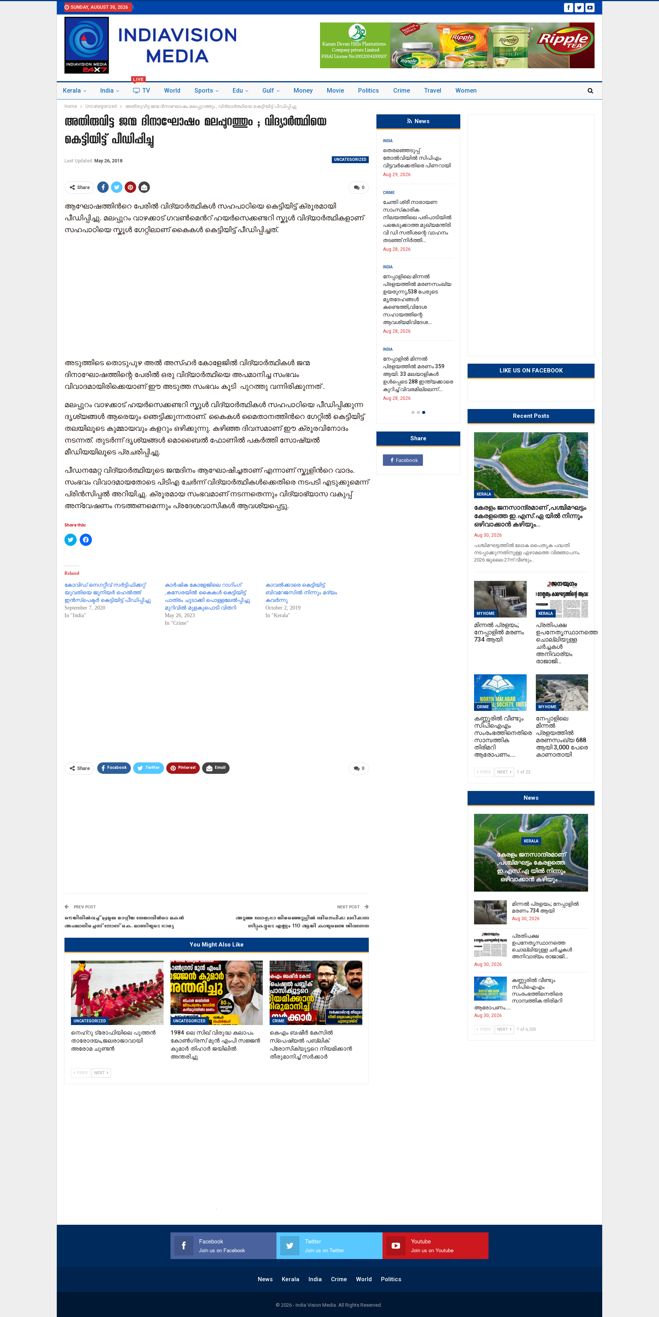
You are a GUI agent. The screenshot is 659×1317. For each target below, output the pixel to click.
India (107, 90)
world (172, 90)
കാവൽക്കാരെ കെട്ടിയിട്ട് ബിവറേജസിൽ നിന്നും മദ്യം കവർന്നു (301, 592)
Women (466, 90)
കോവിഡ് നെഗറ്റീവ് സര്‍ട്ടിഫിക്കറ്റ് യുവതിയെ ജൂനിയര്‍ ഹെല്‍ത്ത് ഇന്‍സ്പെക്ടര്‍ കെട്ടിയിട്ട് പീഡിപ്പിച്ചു (107, 592)
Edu (238, 90)
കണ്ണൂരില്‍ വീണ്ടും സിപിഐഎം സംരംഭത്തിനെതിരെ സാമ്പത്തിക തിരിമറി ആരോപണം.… (518, 994)
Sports (203, 90)
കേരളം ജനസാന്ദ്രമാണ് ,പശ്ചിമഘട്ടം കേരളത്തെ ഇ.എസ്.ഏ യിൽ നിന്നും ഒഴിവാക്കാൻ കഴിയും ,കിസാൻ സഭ (418, 165)
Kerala (72, 90)
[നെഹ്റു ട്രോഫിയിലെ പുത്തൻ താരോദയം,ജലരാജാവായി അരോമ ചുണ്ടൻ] (117, 993)
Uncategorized (350, 159)
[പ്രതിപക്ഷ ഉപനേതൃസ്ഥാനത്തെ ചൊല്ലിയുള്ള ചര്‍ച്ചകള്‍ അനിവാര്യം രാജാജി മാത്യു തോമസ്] (562, 599)
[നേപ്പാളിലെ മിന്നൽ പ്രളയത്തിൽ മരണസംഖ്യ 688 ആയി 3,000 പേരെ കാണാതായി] (562, 692)
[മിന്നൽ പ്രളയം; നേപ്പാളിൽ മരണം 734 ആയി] (500, 599)
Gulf (268, 90)
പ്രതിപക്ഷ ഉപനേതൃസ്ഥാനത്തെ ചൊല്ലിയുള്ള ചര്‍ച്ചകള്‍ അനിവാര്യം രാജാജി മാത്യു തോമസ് (418, 276)
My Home (486, 613)
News (265, 1279)
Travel (432, 90)
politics (368, 90)
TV (141, 88)
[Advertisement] (216, 295)
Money (303, 90)
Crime (401, 90)
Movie (335, 90)
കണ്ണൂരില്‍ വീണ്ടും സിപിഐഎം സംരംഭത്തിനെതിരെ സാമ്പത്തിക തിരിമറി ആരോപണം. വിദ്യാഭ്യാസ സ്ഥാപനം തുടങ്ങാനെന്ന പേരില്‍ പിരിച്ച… (422, 351)
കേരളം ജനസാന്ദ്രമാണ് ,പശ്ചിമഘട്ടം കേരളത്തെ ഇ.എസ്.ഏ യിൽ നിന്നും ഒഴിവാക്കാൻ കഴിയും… (530, 516)
